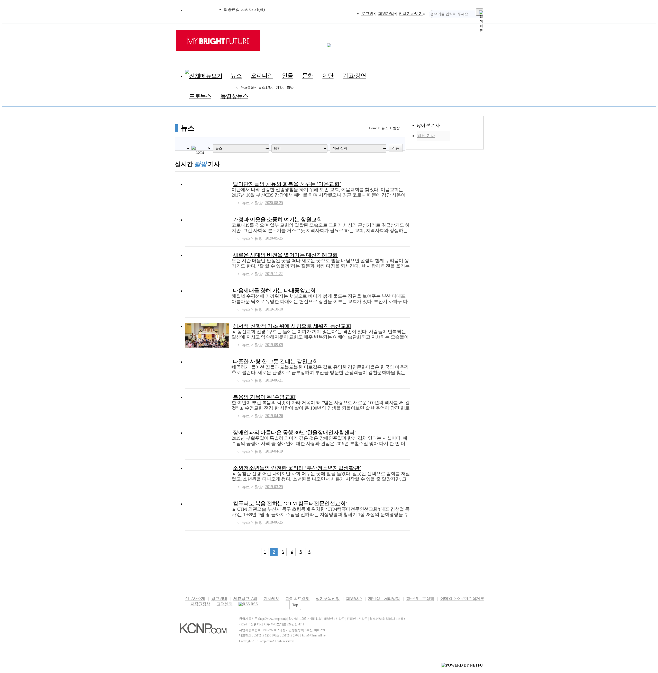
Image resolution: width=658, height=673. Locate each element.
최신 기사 (426, 135)
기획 (279, 88)
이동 (395, 148)
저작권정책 (200, 604)
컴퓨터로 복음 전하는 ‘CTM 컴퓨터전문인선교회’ (290, 503)
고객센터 (224, 604)
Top (295, 605)
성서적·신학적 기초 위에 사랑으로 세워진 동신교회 (292, 326)
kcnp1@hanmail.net (314, 635)
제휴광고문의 (245, 598)
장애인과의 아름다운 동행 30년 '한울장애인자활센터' (294, 432)
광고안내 (219, 598)
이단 (327, 75)
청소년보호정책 (420, 598)
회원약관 (354, 598)
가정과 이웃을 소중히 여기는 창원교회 (277, 219)
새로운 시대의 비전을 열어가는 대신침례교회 (285, 255)
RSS (254, 604)
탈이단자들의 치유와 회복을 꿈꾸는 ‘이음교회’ (287, 184)
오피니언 (262, 75)
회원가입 (386, 13)
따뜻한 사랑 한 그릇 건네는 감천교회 (275, 361)
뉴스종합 (247, 88)
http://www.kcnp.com (272, 619)
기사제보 (271, 598)
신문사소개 (195, 598)
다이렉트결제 (297, 598)
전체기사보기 (411, 13)
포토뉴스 (200, 96)
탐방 (290, 88)
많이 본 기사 (428, 125)
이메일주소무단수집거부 (462, 598)
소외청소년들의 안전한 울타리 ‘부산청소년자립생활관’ (297, 468)
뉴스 (236, 75)
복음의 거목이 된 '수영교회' (264, 397)
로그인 (367, 13)
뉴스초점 (264, 88)
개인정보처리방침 (384, 598)
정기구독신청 (328, 598)
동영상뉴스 (234, 96)
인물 (287, 75)
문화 (307, 75)
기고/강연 (354, 75)
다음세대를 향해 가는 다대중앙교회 (274, 290)
